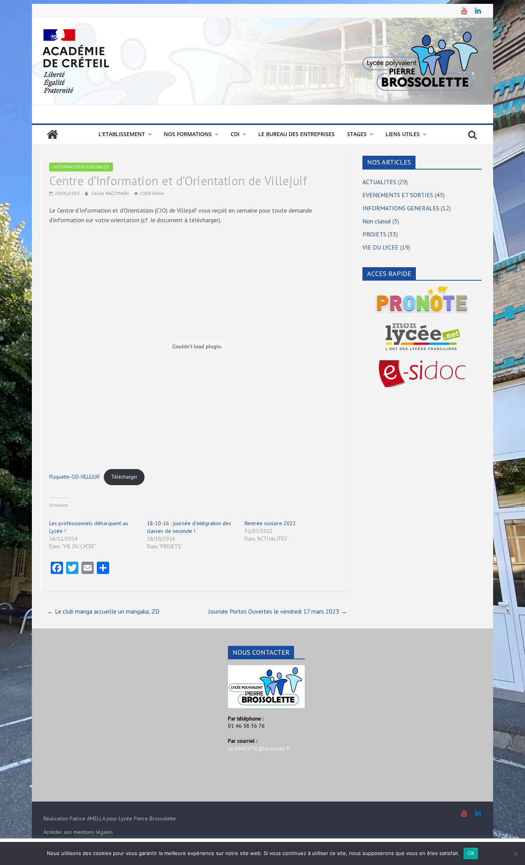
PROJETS (374, 234)
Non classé (376, 221)
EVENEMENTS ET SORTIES (397, 195)
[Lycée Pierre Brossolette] (52, 134)
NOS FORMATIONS (188, 134)
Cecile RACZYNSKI (110, 193)
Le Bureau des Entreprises (296, 134)
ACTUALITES (379, 182)
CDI (235, 134)
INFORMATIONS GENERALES (81, 167)
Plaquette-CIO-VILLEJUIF (74, 477)
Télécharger (124, 477)
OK (471, 853)
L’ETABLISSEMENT (121, 134)
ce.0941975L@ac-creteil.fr (259, 748)
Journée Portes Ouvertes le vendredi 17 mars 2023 (277, 611)
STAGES (357, 134)
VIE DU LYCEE (380, 247)
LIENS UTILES (402, 134)
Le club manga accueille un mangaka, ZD (103, 611)
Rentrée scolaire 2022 (270, 523)
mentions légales (93, 831)
